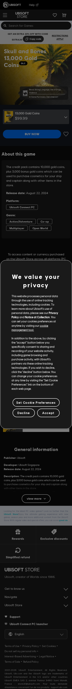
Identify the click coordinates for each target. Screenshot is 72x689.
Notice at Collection (37, 317)
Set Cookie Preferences (35, 402)
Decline (23, 413)
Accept (48, 413)
